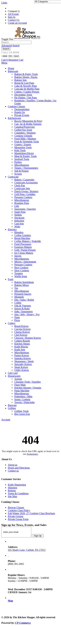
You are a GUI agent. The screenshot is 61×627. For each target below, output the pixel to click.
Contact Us (13, 20)
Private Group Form (18, 519)
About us (12, 464)
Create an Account (17, 22)
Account (5, 419)
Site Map (12, 496)
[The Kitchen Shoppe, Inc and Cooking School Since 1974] (27, 39)
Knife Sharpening (17, 484)
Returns (12, 490)
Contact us (13, 470)
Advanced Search (10, 45)
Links (4, 2)
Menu (4, 62)
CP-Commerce (23, 622)
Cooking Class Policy (19, 510)
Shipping (12, 487)
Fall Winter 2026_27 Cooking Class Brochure (31, 513)
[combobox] (16, 42)
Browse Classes (16, 507)
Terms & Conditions (18, 493)
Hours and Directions (19, 467)
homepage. (32, 454)
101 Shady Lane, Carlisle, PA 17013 (26, 550)
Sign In (11, 17)
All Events (13, 14)
